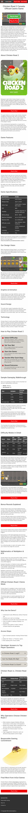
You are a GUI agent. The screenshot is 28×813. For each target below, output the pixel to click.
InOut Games (16, 782)
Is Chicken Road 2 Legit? (11, 653)
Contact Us (3, 805)
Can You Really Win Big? (10, 659)
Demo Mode (24, 1)
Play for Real (17, 1)
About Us (3, 802)
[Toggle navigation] (2, 1)
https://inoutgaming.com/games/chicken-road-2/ (12, 240)
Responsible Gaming (5, 800)
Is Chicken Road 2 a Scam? (11, 664)
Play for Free (14, 21)
